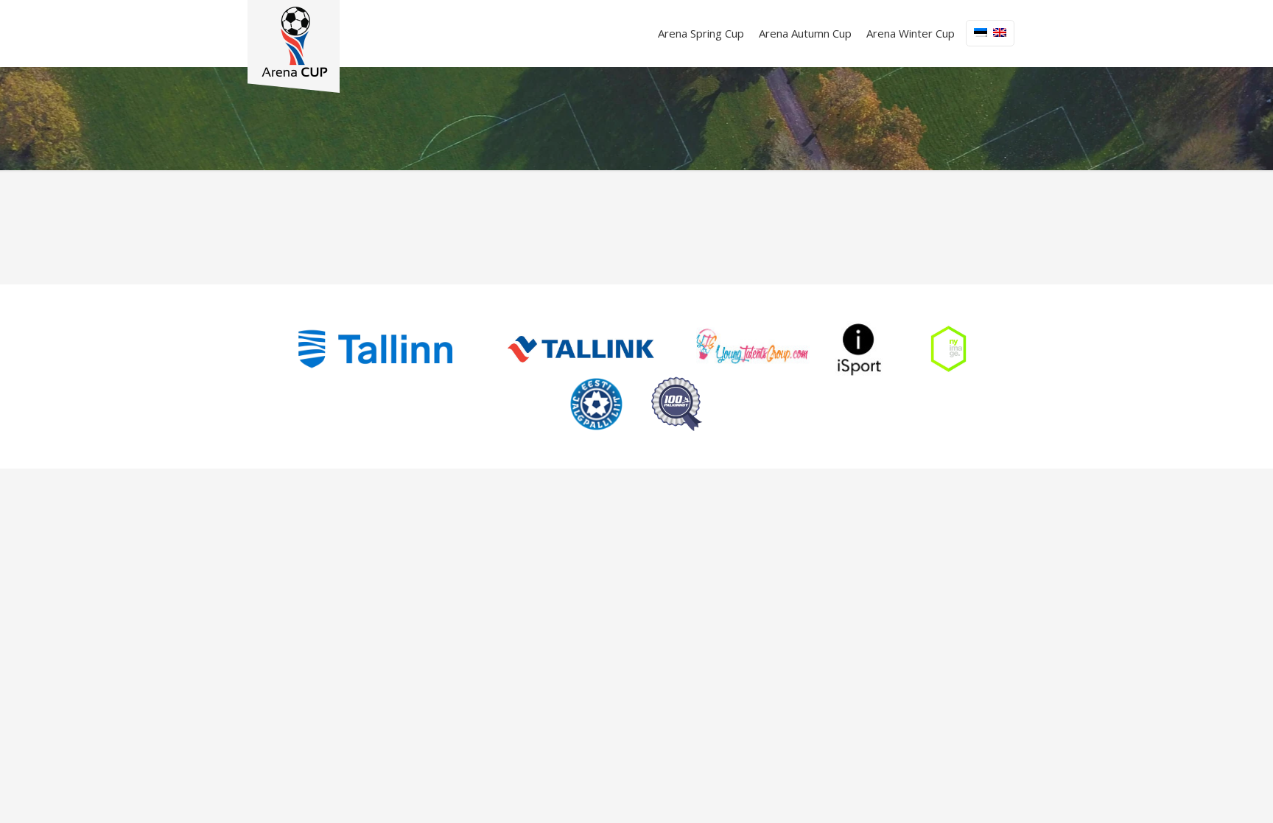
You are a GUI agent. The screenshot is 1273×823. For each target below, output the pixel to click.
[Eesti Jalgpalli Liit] (596, 404)
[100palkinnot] (676, 404)
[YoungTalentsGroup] (753, 349)
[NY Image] (948, 349)
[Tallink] (581, 349)
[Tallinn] (375, 349)
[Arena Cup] (294, 46)
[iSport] (860, 349)
